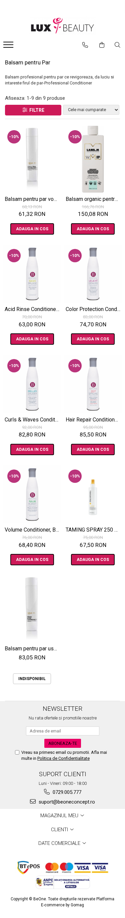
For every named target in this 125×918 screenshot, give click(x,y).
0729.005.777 (66, 792)
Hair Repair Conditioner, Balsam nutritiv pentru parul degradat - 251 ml (94, 419)
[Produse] (9, 47)
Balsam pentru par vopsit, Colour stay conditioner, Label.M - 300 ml (33, 199)
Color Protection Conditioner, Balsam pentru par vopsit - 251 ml (94, 309)
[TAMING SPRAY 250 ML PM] (93, 494)
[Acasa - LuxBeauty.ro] (62, 25)
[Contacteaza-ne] (85, 45)
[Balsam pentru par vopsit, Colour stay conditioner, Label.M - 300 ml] (32, 159)
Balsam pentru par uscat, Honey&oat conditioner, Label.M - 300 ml (33, 648)
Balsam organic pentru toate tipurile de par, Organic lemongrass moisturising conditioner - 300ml (94, 199)
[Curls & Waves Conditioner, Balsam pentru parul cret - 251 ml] (32, 384)
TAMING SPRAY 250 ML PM (94, 530)
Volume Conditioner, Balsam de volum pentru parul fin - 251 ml (33, 530)
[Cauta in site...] (117, 45)
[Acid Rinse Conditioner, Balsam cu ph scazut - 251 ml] (32, 274)
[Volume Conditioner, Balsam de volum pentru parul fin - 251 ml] (32, 494)
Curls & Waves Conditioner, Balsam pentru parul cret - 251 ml (33, 419)
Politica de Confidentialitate (63, 758)
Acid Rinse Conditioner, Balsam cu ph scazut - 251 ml (33, 309)
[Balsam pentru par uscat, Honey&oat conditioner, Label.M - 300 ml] (32, 608)
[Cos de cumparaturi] (102, 45)
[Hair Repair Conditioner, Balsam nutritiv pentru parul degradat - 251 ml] (93, 384)
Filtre (35, 110)
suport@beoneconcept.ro (66, 802)
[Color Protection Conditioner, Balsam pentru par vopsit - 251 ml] (93, 274)
